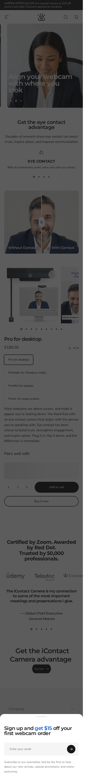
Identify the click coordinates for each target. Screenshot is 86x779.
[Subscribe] (71, 749)
